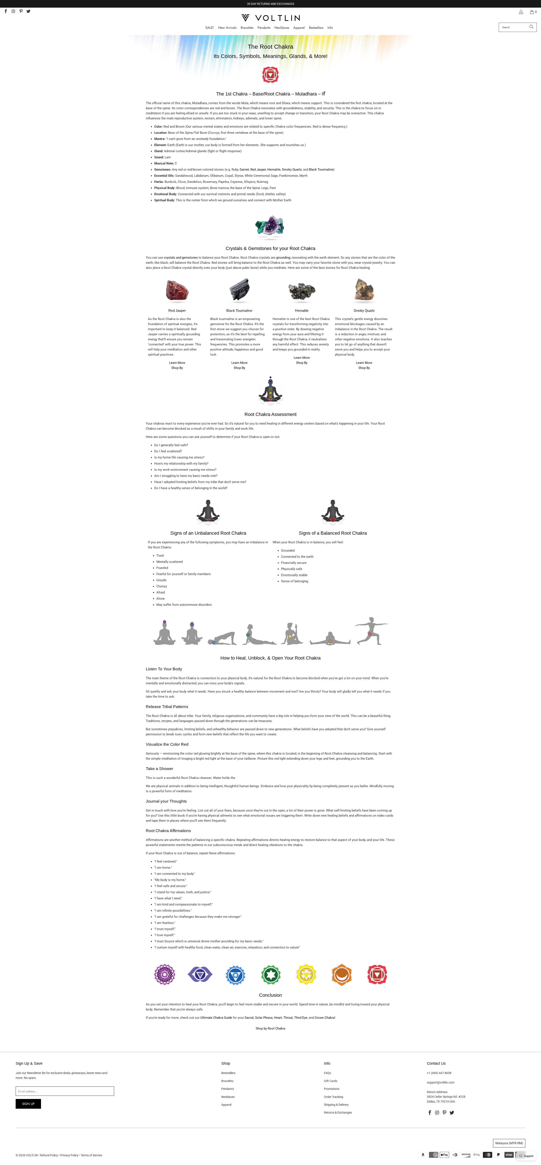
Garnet (244, 169)
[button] (330, 28)
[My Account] (520, 12)
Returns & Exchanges (338, 1112)
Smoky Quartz (292, 169)
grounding (283, 258)
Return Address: (437, 1092)
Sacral (249, 1018)
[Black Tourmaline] (239, 305)
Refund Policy (49, 1155)
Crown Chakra (325, 1018)
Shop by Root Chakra (270, 1028)
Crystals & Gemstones (249, 248)
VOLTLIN (32, 1155)
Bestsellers (228, 1073)
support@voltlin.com (440, 1082)
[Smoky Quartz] (364, 305)
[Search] (531, 27)
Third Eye (300, 1018)
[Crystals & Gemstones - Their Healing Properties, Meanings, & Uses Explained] (270, 242)
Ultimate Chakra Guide (216, 1018)
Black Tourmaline (321, 169)
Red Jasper (258, 169)
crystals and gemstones (181, 258)
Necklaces (228, 1097)
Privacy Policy (69, 1155)
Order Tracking (333, 1097)
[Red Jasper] (177, 305)
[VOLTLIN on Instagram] (13, 11)
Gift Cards (330, 1081)
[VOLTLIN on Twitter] (28, 11)
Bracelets (227, 1081)
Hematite (273, 169)
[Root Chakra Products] (270, 83)
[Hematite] (302, 305)
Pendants (227, 1088)
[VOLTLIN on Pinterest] (20, 11)
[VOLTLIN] (270, 18)
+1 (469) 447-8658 (439, 1073)
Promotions (331, 1088)
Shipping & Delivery (336, 1104)
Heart (278, 1018)
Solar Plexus (264, 1018)
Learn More (177, 363)
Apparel (226, 1104)
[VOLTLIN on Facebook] (5, 11)
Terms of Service (91, 1155)
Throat (288, 1018)
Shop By (177, 368)
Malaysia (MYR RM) (509, 1143)
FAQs (327, 1073)
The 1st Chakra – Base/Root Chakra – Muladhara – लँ (270, 94)
